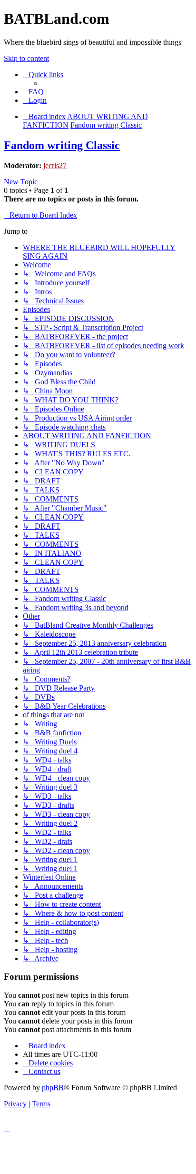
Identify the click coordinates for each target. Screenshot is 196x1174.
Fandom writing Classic (62, 145)
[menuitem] (33, 92)
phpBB (53, 1088)
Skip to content (26, 58)
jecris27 (55, 165)
